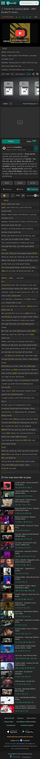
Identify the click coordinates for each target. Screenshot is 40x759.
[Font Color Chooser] (5, 195)
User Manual (11, 725)
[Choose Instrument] (10, 103)
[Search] (36, 3)
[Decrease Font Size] (12, 195)
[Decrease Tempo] (3, 74)
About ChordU (9, 718)
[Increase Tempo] (12, 74)
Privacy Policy (8, 722)
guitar (5, 103)
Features (20, 718)
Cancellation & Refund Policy (26, 722)
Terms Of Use (31, 718)
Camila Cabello (22, 9)
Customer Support (27, 725)
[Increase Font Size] (23, 195)
